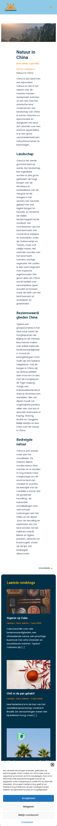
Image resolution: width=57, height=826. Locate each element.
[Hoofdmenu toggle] (51, 7)
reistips (10, 623)
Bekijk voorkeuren (28, 815)
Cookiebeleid (27, 822)
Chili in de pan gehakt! (21, 693)
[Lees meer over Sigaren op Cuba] (28, 601)
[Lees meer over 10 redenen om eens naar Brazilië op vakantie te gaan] (28, 742)
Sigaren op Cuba (17, 618)
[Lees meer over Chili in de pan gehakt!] (28, 674)
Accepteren (28, 798)
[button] (52, 764)
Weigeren (28, 806)
